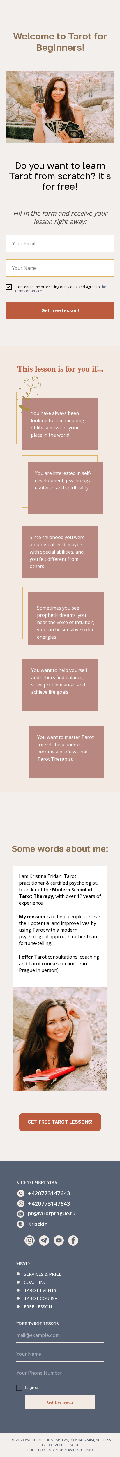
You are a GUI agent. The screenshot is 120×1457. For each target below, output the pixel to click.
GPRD (45, 1387)
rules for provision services (53, 1449)
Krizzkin (38, 1224)
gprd (88, 1449)
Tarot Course (40, 1298)
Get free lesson (60, 1402)
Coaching (35, 1282)
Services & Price (42, 1274)
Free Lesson (38, 1306)
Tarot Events (40, 1290)
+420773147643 (49, 1193)
